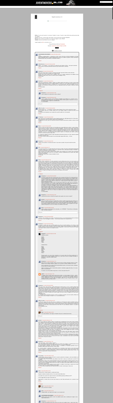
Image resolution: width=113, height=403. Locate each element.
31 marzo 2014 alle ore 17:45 (49, 273)
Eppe (42, 312)
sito (43, 42)
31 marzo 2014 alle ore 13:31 (48, 385)
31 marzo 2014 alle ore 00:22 (50, 107)
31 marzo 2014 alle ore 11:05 (47, 320)
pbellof (42, 273)
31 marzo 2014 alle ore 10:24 (51, 194)
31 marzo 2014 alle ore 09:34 (48, 223)
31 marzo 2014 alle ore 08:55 (48, 216)
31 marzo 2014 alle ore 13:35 (48, 312)
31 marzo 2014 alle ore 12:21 (45, 370)
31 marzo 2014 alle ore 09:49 (51, 175)
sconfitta (64, 45)
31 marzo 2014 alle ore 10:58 (51, 233)
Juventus (58, 45)
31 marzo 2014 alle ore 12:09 (48, 355)
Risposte (40, 90)
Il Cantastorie (62, 44)
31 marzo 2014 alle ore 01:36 (46, 159)
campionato (54, 45)
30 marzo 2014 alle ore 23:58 (50, 63)
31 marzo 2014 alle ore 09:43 (48, 285)
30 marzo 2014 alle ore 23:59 (48, 71)
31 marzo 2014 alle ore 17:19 (51, 261)
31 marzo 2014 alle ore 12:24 (51, 97)
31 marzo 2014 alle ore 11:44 (48, 341)
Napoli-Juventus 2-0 (57, 17)
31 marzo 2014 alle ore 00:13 (48, 80)
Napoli (61, 45)
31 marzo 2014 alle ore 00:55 (46, 125)
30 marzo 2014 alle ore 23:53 (55, 54)
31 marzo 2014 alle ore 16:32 (50, 199)
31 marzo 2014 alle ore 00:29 (48, 116)
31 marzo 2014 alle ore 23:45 (49, 207)
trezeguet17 (43, 233)
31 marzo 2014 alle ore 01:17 (45, 147)
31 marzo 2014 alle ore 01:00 (48, 140)
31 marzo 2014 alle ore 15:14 (48, 390)
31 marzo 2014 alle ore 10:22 (51, 92)
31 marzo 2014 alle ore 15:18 (58, 395)
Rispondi (39, 60)
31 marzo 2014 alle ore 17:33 (51, 400)
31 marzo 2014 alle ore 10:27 (50, 300)
